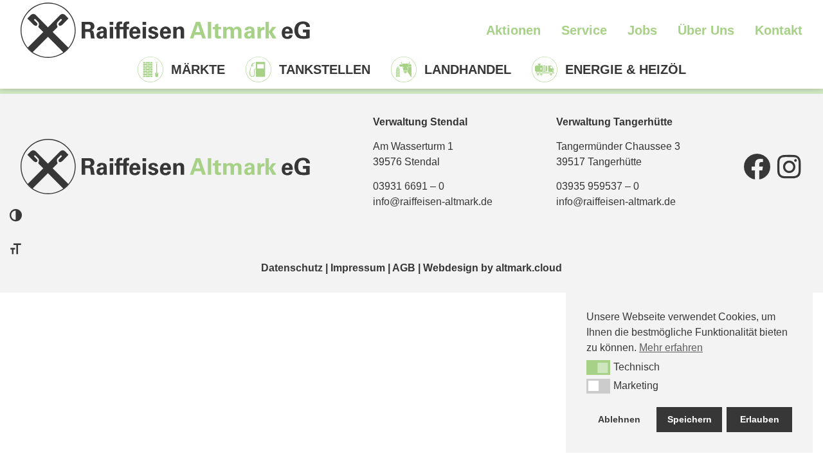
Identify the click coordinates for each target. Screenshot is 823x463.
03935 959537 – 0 (597, 186)
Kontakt (778, 30)
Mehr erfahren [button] (671, 347)
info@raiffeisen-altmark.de (433, 201)
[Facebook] (756, 166)
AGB (403, 267)
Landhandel (467, 69)
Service (584, 30)
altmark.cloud (529, 267)
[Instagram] (788, 166)
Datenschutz (292, 267)
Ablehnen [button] (619, 419)
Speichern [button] (689, 419)
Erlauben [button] (759, 419)
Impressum (357, 267)
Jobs (642, 30)
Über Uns (706, 30)
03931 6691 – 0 (408, 186)
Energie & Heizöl (625, 69)
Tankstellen (324, 69)
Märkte (198, 69)
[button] (598, 367)
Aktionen (513, 30)
